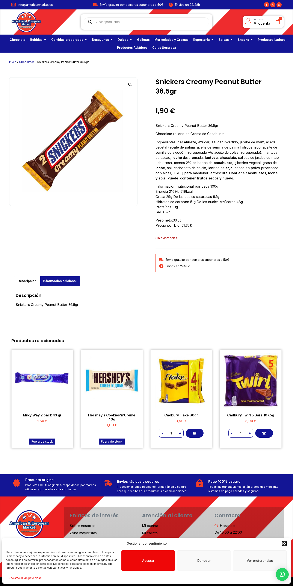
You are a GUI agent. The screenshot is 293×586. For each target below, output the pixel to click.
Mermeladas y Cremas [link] (171, 39)
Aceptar (148, 561)
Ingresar (259, 19)
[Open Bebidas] (45, 39)
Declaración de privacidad (25, 578)
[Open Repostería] (212, 39)
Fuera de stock (42, 441)
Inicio (12, 62)
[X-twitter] (279, 4)
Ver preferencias (260, 561)
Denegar (204, 561)
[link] (17, 40)
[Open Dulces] (130, 39)
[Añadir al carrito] (195, 433)
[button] (284, 543)
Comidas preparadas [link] (67, 39)
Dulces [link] (123, 39)
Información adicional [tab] (60, 281)
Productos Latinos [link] (271, 39)
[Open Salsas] (231, 39)
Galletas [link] (143, 39)
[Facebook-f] (266, 4)
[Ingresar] (248, 21)
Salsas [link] (224, 39)
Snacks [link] (243, 39)
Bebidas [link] (36, 39)
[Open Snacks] (251, 39)
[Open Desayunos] (111, 39)
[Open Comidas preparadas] (85, 39)
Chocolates (27, 62)
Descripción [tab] (27, 281)
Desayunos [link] (100, 39)
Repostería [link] (201, 39)
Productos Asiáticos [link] (132, 47)
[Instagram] (272, 4)
